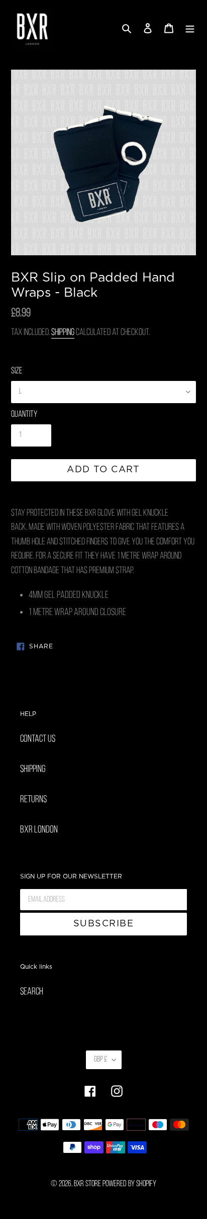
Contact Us (37, 739)
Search (31, 992)
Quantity (24, 414)
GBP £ (100, 1060)
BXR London (39, 830)
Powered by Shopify (129, 1184)
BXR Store (87, 1184)
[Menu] (189, 29)
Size (16, 371)
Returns (33, 800)
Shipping (62, 333)
